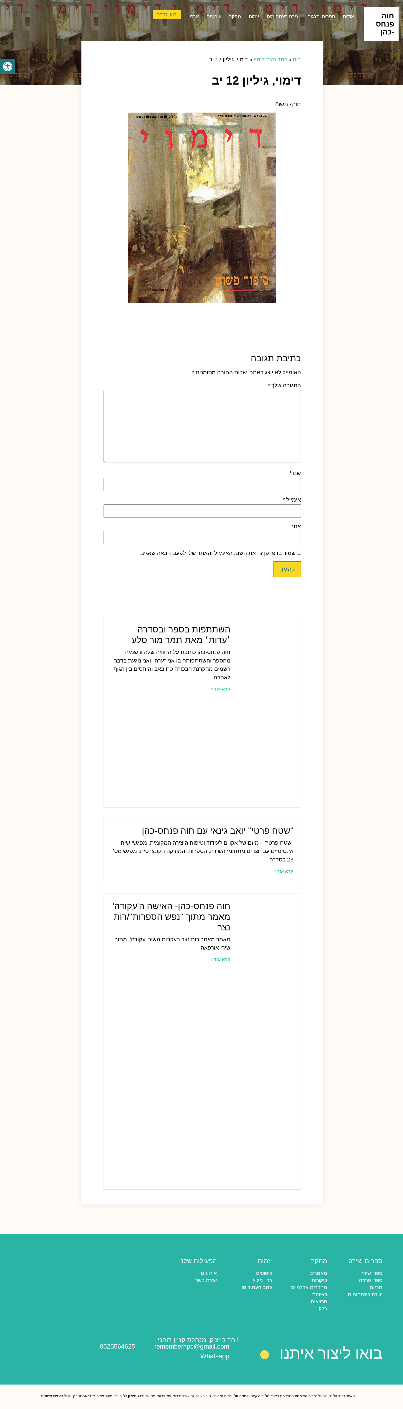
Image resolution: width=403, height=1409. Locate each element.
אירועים (214, 16)
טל (325, 1396)
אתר (296, 526)
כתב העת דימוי (270, 59)
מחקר (235, 16)
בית (297, 59)
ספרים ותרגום (321, 16)
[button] (66, 93)
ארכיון (193, 16)
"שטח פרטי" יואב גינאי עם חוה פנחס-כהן (218, 830)
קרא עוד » (220, 688)
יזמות (254, 16)
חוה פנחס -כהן (385, 23)
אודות (348, 16)
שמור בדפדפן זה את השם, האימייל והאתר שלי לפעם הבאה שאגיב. (217, 553)
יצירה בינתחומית (283, 16)
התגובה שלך (284, 385)
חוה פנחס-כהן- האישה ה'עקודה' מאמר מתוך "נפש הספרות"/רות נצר (171, 916)
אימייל (292, 500)
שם (295, 473)
